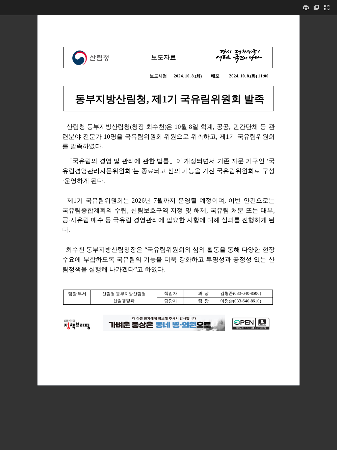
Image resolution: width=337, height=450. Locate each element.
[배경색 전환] (316, 7)
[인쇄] (305, 7)
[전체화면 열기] (327, 7)
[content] (168, 232)
